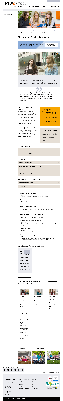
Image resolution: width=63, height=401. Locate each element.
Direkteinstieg (51, 1)
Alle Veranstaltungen (24, 276)
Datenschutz (14, 399)
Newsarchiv (21, 384)
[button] (17, 367)
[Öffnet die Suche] (59, 7)
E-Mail (22, 306)
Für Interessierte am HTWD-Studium (28, 153)
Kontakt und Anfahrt (23, 390)
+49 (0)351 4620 (10, 391)
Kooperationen (22, 186)
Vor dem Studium (24, 32)
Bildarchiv (21, 382)
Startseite (5, 9)
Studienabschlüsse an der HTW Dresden (31, 220)
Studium (16, 7)
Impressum (8, 399)
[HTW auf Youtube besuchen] (57, 399)
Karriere (34, 379)
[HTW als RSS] (47, 399)
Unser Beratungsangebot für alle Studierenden (30, 166)
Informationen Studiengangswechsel (30, 235)
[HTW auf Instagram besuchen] (49, 399)
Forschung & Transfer (39, 7)
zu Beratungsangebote (8, 13)
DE (43, 1)
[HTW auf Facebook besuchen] (54, 399)
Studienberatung (56, 372)
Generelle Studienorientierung (26, 150)
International (25, 7)
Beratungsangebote (17, 9)
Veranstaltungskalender (24, 388)
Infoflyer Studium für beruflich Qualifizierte (32, 214)
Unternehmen (35, 388)
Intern (35, 1)
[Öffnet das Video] (38, 64)
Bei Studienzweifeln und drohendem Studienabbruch (32, 170)
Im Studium (33, 32)
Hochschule (52, 7)
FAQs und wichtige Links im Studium (28, 173)
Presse (34, 381)
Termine (44, 32)
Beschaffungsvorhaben (37, 390)
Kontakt (39, 1)
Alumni (34, 386)
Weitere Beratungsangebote (26, 182)
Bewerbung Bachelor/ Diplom (28, 206)
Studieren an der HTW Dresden (28, 193)
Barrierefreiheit (21, 399)
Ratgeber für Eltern (26, 228)
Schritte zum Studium (26, 200)
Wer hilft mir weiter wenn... (26, 162)
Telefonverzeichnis (23, 386)
